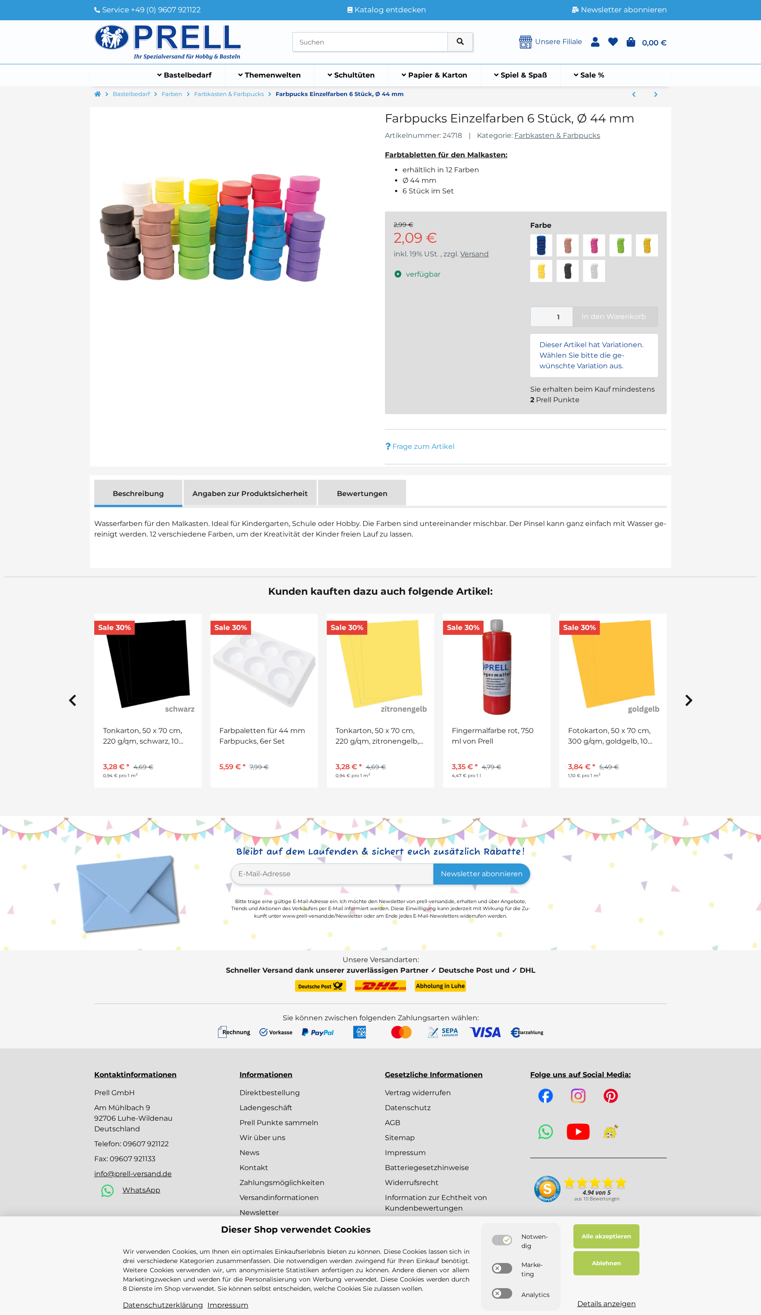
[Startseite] (97, 94)
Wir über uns (262, 1137)
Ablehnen (606, 1263)
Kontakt (254, 1167)
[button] (595, 42)
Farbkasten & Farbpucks (557, 135)
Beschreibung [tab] (138, 493)
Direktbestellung (270, 1093)
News (249, 1152)
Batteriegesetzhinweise (427, 1167)
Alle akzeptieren (606, 1236)
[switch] (502, 1240)
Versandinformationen (279, 1197)
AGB (392, 1123)
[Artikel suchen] (460, 42)
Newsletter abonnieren (482, 874)
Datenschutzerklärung (163, 1305)
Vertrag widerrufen (418, 1093)
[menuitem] (184, 75)
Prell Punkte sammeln (279, 1123)
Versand (474, 254)
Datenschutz (408, 1108)
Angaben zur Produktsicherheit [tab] (250, 493)
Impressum (405, 1152)
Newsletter (259, 1212)
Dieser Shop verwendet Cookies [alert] (296, 1229)
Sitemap (400, 1137)
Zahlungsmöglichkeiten (282, 1182)
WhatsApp (141, 1190)
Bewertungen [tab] (362, 493)
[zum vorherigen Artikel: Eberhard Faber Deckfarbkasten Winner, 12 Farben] (634, 94)
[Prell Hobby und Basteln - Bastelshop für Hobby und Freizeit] (167, 41)
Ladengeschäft (266, 1108)
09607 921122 (146, 1144)
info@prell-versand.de (133, 1174)
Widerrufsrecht (412, 1182)
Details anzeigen (606, 1304)
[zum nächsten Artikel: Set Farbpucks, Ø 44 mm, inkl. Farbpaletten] (656, 94)
